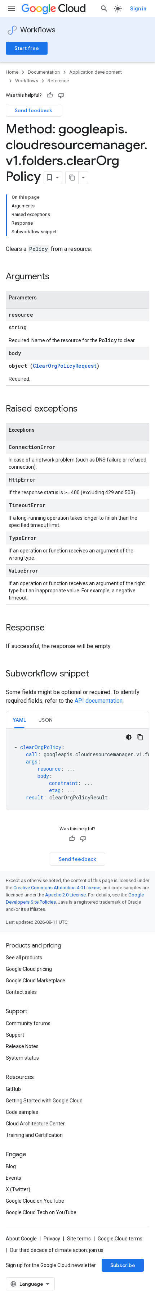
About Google (21, 1238)
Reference (58, 80)
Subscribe (122, 1265)
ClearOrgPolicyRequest (65, 365)
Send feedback (33, 110)
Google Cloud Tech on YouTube (41, 1212)
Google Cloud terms (120, 1238)
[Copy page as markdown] (72, 177)
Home (12, 72)
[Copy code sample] (140, 737)
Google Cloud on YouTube (35, 1201)
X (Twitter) (18, 1189)
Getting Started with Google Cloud (44, 1100)
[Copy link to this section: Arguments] (56, 277)
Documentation (44, 72)
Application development (95, 72)
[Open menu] (11, 8)
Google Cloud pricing (29, 969)
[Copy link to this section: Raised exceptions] (85, 409)
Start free (26, 48)
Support (15, 1035)
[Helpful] (50, 95)
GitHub (13, 1089)
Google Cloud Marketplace (35, 980)
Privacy (52, 1238)
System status (22, 1058)
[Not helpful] (61, 95)
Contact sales (21, 992)
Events (13, 1178)
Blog (11, 1166)
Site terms (79, 1238)
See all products (24, 957)
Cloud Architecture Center (35, 1123)
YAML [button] (19, 720)
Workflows (38, 30)
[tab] (19, 719)
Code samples (22, 1112)
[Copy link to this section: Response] (52, 628)
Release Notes (22, 1046)
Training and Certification (34, 1135)
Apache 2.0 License (65, 895)
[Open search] (104, 8)
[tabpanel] (77, 769)
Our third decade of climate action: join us (56, 1250)
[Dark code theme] (128, 737)
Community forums (28, 1023)
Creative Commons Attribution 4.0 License (56, 887)
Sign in (138, 9)
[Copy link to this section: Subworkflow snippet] (96, 674)
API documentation (99, 700)
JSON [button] (46, 720)
